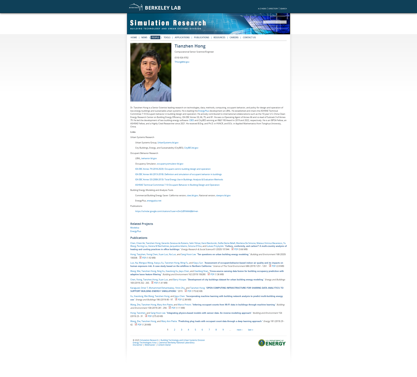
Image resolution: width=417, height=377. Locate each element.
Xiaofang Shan (201, 271)
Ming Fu (184, 262)
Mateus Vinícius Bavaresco (269, 243)
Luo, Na (134, 262)
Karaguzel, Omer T (139, 287)
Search (258, 22)
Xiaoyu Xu (159, 262)
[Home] (168, 26)
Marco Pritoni (184, 304)
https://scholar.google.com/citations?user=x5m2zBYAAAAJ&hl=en (166, 211)
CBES (191, 120)
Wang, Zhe (135, 304)
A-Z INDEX (262, 8)
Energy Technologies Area (145, 342)
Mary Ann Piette (165, 304)
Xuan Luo (163, 254)
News (144, 37)
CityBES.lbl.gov (191, 147)
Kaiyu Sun (198, 262)
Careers (234, 37)
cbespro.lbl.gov (223, 195)
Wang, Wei (135, 271)
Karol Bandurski (209, 243)
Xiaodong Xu (172, 271)
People (155, 37)
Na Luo (172, 254)
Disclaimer (138, 344)
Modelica (134, 227)
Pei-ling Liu (142, 246)
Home (134, 37)
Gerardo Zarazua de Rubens (174, 243)
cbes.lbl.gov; (193, 195)
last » (250, 329)
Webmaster (150, 344)
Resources (219, 37)
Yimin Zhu (180, 287)
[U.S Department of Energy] (272, 345)
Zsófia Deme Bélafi (226, 243)
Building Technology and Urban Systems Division (183, 340)
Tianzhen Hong (153, 243)
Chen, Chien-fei (137, 243)
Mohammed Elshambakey (161, 287)
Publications (201, 37)
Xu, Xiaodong (136, 296)
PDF (236, 249)
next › (239, 329)
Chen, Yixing (136, 279)
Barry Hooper (179, 279)
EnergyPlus (203, 110)
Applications (182, 37)
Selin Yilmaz (195, 243)
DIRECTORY (273, 8)
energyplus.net (154, 200)
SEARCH (283, 8)
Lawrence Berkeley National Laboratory (176, 342)
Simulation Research (149, 340)
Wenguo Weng (146, 262)
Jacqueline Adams (178, 246)
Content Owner (164, 344)
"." (223, 254)
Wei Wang (149, 296)
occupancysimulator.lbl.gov (170, 163)
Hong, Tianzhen (137, 254)
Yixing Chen (152, 254)
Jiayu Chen (184, 271)
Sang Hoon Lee (188, 254)
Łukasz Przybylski (215, 246)
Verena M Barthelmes (158, 246)
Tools (167, 37)
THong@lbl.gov (182, 61)
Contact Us (249, 37)
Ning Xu (161, 271)
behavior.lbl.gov (149, 158)
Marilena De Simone (246, 243)
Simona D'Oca (194, 246)
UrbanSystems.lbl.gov (168, 142)
